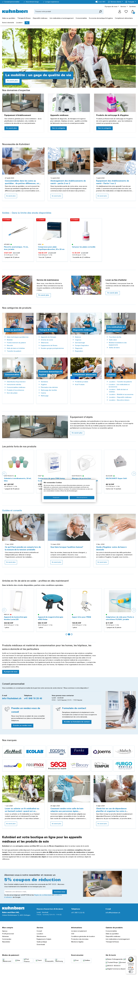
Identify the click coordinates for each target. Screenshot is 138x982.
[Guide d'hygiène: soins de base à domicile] (115, 527)
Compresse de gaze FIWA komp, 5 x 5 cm (17, 480)
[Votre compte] (119, 11)
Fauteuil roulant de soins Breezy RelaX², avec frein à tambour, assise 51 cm (119, 480)
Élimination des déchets (49, 387)
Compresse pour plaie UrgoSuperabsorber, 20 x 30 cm (51, 248)
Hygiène (44, 384)
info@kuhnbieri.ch (11, 699)
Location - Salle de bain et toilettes (118, 391)
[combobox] (65, 11)
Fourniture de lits (115, 337)
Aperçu (4, 931)
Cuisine (43, 393)
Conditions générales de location (83, 936)
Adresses (5, 936)
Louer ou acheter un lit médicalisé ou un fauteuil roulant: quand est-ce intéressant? (22, 811)
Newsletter (6, 942)
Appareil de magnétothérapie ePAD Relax (16, 618)
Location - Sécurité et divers (119, 400)
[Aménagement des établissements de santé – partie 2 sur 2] (69, 161)
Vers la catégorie (58, 128)
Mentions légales (77, 942)
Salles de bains (114, 348)
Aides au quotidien (112, 934)
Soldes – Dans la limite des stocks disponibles (26, 213)
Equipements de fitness (49, 345)
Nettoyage (44, 396)
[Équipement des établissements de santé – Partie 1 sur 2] (115, 161)
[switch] (131, 971)
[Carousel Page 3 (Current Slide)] (71, 634)
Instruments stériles (14, 384)
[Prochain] (134, 474)
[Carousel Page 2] (69, 634)
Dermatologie (80, 343)
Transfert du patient (14, 351)
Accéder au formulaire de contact (77, 722)
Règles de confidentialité (43, 895)
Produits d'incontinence (15, 390)
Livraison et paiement (79, 931)
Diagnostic (79, 348)
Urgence (78, 340)
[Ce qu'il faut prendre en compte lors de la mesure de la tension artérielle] (23, 527)
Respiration (79, 351)
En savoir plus (12, 81)
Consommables (111, 931)
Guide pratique (42, 942)
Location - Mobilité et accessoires (121, 394)
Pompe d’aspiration (82, 345)
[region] (69, 242)
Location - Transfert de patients (120, 382)
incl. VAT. (100, 1)
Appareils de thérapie (48, 337)
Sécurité (10, 345)
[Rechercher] (100, 11)
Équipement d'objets (44, 939)
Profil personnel (8, 934)
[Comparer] (31, 226)
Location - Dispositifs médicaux (120, 397)
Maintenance (41, 936)
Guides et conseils (12, 511)
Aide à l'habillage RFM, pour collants (117, 618)
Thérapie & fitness (112, 942)
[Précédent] (4, 474)
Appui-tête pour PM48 (47, 617)
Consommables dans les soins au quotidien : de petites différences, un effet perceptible (22, 183)
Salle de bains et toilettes (16, 348)
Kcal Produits (80, 384)
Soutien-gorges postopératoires (52, 348)
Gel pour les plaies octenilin (83, 247)
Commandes (6, 939)
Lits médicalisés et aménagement (118, 939)
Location (40, 934)
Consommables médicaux (16, 387)
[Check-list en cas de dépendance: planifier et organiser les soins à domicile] (115, 788)
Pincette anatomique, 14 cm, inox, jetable (16, 248)
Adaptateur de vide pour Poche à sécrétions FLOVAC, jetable (86, 618)
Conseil (39, 931)
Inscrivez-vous (59, 892)
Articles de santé (47, 340)
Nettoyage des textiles (49, 390)
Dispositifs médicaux (113, 936)
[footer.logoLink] (13, 908)
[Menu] (134, 957)
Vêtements (45, 343)
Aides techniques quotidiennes (17, 337)
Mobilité (10, 340)
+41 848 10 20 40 (33, 699)
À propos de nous (10, 672)
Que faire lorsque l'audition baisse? (66, 547)
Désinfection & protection (16, 382)
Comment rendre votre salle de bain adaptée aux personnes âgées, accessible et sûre (66, 811)
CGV (72, 934)
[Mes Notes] (126, 11)
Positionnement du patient (16, 343)
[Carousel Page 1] (66, 634)
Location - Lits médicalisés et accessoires (119, 386)
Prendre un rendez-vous (22, 725)
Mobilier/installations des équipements (118, 344)
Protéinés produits (81, 382)
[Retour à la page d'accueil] (15, 11)
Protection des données (79, 939)
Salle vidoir (113, 340)
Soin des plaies (12, 393)
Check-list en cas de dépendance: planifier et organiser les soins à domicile (111, 811)
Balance (78, 337)
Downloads (41, 944)
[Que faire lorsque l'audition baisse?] (69, 527)
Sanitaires (44, 382)
